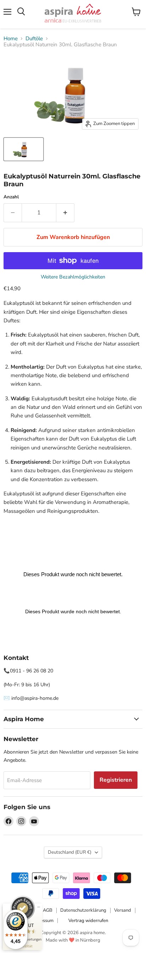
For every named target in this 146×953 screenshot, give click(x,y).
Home (11, 39)
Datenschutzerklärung (83, 910)
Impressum (42, 920)
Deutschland (69, 852)
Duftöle (34, 39)
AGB (47, 910)
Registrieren (116, 780)
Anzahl (11, 197)
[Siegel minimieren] (38, 907)
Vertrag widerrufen (88, 920)
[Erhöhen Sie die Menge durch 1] (65, 212)
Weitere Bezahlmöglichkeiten (73, 277)
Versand (122, 910)
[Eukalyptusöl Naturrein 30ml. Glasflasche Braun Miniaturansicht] (23, 149)
